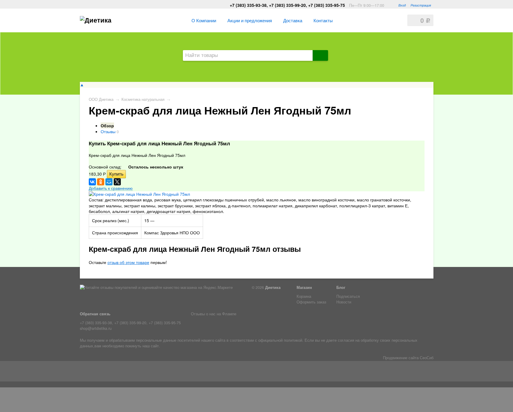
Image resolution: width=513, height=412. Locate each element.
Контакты (323, 20)
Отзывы (108, 131)
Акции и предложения (249, 20)
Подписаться (348, 296)
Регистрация (421, 5)
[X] (117, 181)
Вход (402, 5)
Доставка (292, 20)
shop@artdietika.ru (96, 328)
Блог (340, 287)
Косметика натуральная (142, 99)
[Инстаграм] (94, 372)
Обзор (107, 125)
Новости (343, 302)
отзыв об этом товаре (128, 262)
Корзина (304, 296)
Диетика (273, 287)
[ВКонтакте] (92, 181)
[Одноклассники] (100, 181)
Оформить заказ (311, 302)
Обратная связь (95, 313)
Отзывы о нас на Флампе (213, 313)
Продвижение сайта (401, 357)
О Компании (203, 20)
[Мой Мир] (109, 181)
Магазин (304, 287)
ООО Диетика (101, 99)
